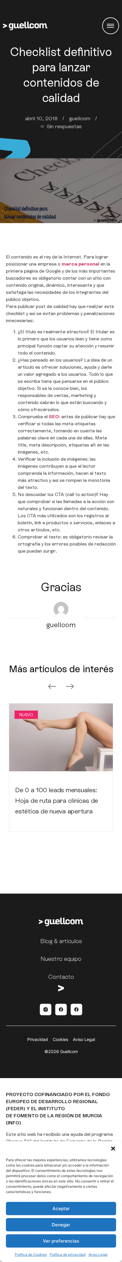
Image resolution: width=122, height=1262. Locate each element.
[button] (113, 1148)
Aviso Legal (98, 1254)
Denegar (61, 1225)
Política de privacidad (68, 1254)
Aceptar (61, 1208)
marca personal (79, 264)
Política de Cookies (31, 1254)
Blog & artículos (61, 941)
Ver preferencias (61, 1241)
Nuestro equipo (61, 958)
